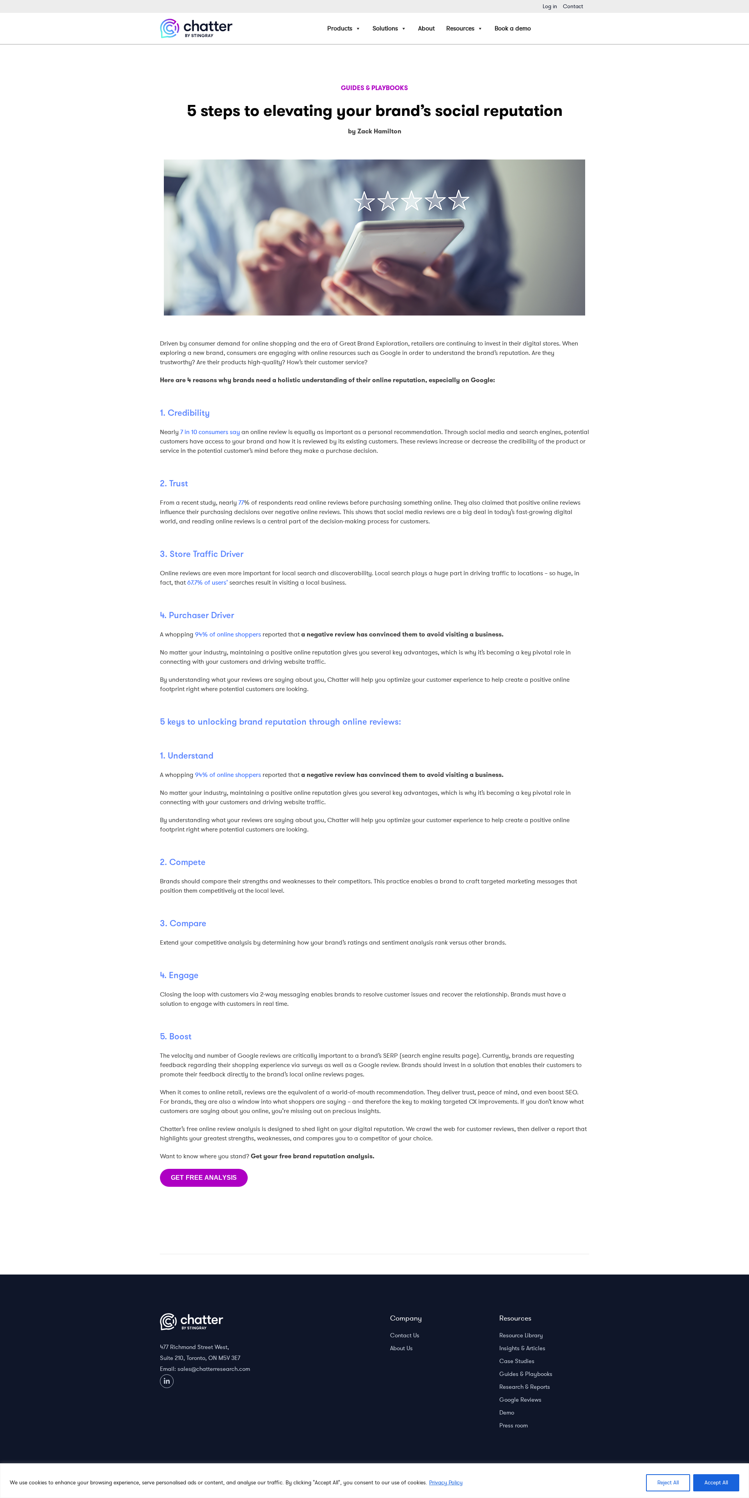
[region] (374, 1480)
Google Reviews (520, 1400)
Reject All (668, 1482)
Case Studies (516, 1361)
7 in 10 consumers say (210, 432)
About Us (401, 1348)
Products (339, 28)
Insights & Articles (522, 1348)
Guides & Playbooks (525, 1374)
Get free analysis (204, 1177)
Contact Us (404, 1335)
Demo (506, 1412)
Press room (513, 1425)
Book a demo (513, 28)
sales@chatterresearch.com (213, 1369)
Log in (550, 6)
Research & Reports (524, 1387)
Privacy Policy (446, 1482)
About (426, 28)
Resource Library (521, 1335)
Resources (460, 28)
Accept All (716, 1482)
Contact (573, 6)
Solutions (385, 28)
